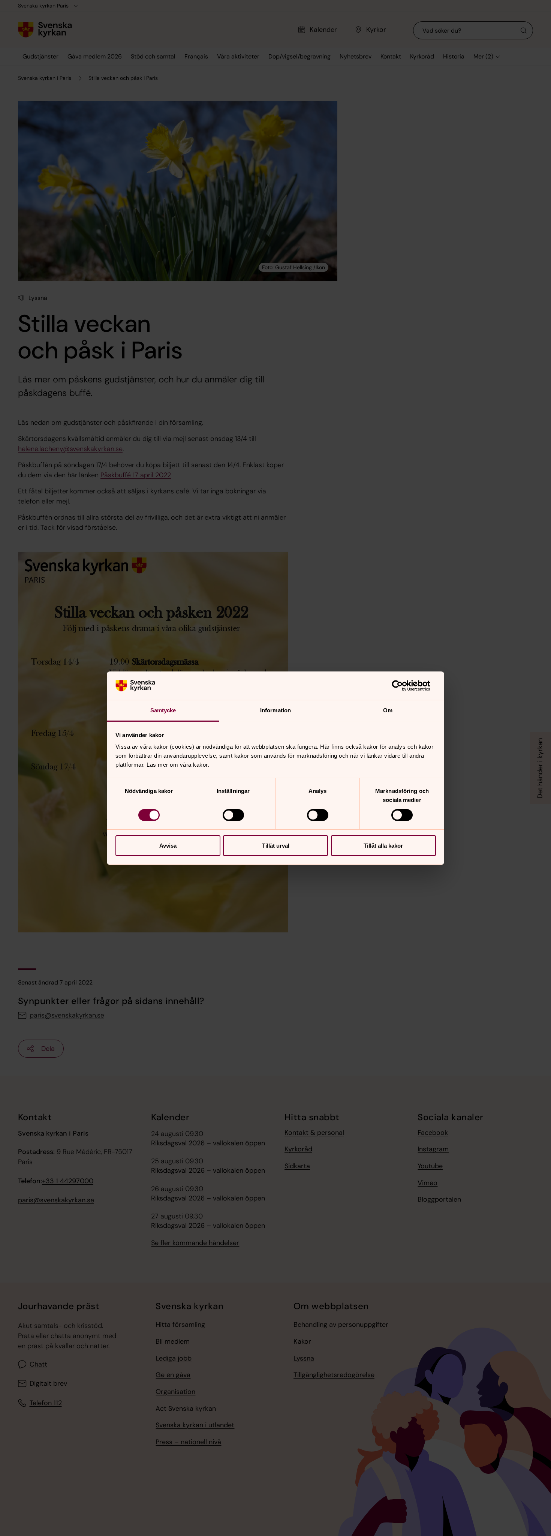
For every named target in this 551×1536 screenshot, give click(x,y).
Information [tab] (275, 710)
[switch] (233, 815)
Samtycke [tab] (163, 710)
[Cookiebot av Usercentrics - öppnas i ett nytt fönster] (403, 685)
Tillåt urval (275, 845)
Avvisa (168, 845)
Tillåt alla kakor (383, 845)
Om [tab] (387, 710)
